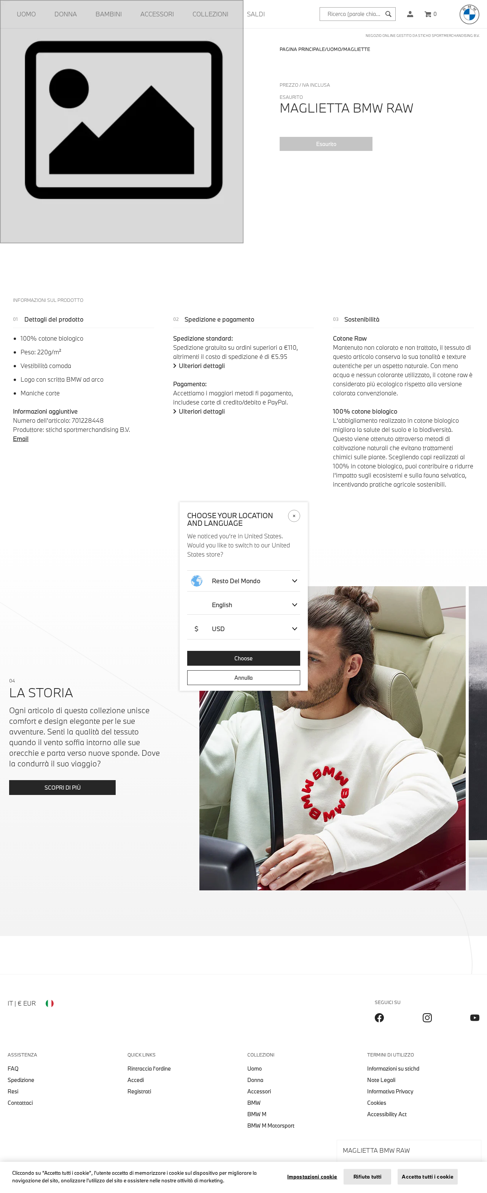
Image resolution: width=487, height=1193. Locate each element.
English (222, 605)
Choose (243, 658)
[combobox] (358, 14)
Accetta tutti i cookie (428, 1176)
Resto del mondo (236, 581)
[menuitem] (26, 14)
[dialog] (243, 596)
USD (209, 629)
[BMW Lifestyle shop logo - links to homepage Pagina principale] (469, 14)
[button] (410, 14)
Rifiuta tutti (367, 1176)
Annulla (243, 677)
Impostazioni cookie (312, 1176)
